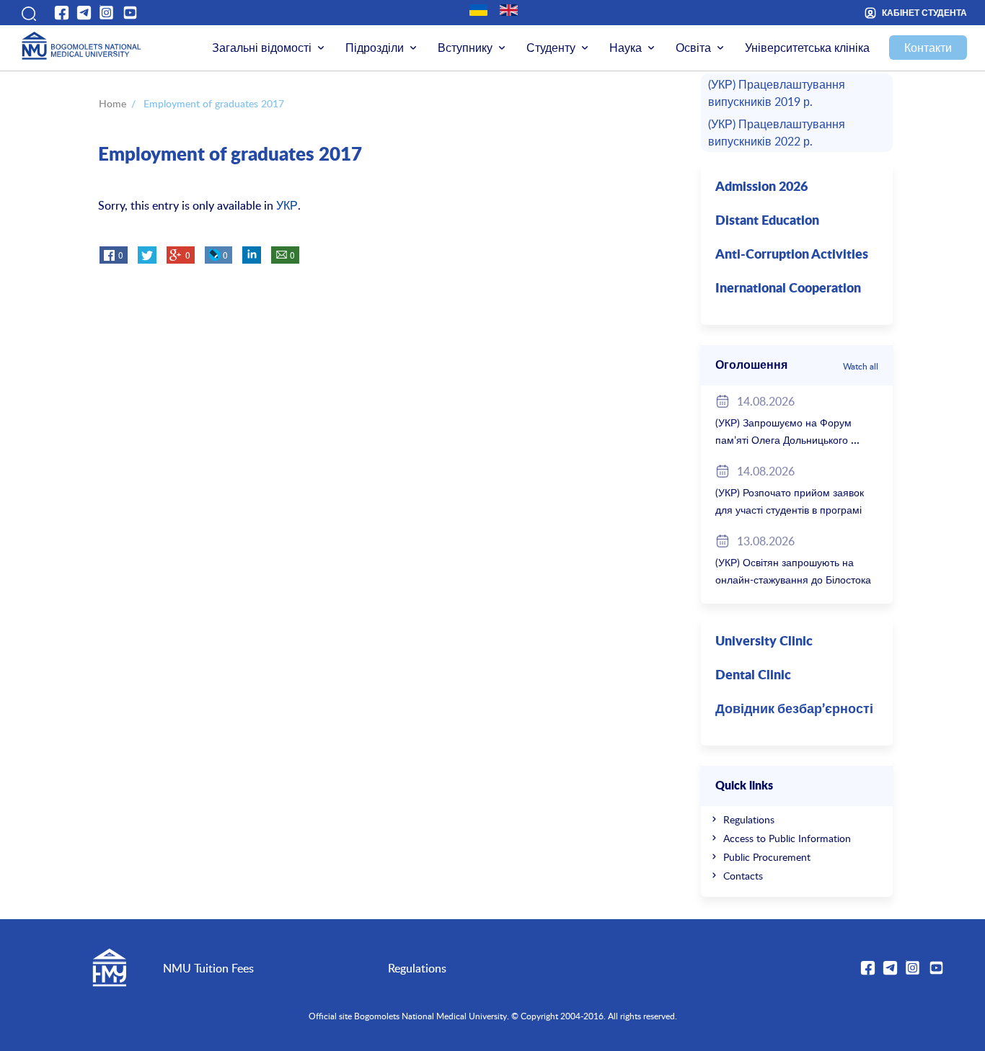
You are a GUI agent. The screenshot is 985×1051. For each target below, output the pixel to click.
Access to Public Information (787, 838)
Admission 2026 (761, 187)
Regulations (748, 819)
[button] (27, 13)
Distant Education (767, 221)
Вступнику (465, 47)
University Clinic (764, 641)
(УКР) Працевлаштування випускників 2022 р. (776, 132)
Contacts (743, 875)
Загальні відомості (262, 47)
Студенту (550, 47)
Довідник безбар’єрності (794, 709)
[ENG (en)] (509, 10)
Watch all (860, 366)
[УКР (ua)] (478, 10)
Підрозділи (374, 47)
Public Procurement (766, 857)
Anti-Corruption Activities (791, 255)
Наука (625, 47)
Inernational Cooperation (788, 288)
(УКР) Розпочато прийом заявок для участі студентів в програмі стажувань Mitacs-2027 (789, 510)
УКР (287, 205)
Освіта (693, 47)
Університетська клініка (807, 47)
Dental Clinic (753, 675)
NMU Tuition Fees (208, 968)
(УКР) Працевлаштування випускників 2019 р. (776, 92)
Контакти (928, 47)
